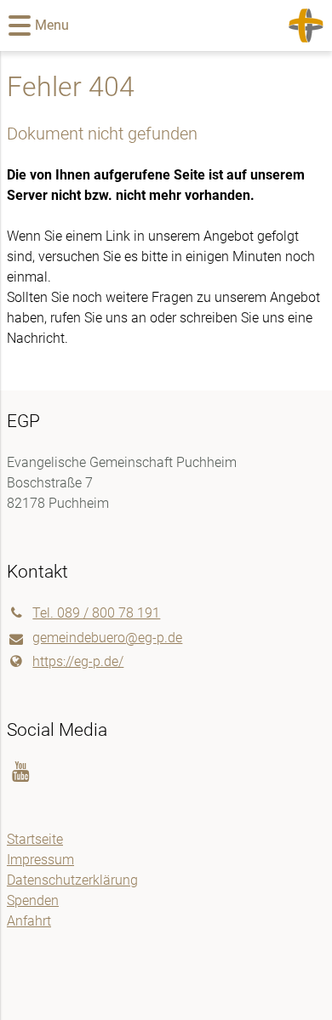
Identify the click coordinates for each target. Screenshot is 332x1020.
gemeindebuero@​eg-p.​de (107, 638)
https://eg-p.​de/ (77, 661)
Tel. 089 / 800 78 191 (96, 613)
